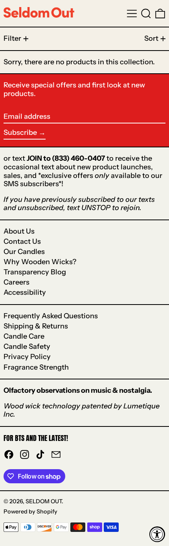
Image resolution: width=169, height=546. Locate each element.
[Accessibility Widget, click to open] (157, 534)
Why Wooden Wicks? (40, 262)
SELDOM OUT (44, 501)
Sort (151, 38)
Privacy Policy (27, 356)
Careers (16, 282)
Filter (12, 38)
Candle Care (24, 336)
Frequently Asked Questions (51, 316)
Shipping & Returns (36, 326)
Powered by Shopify (30, 511)
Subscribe (20, 132)
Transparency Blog (35, 272)
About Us (19, 231)
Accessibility (25, 292)
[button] (146, 13)
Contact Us (22, 241)
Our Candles (24, 251)
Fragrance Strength (36, 367)
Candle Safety (27, 346)
